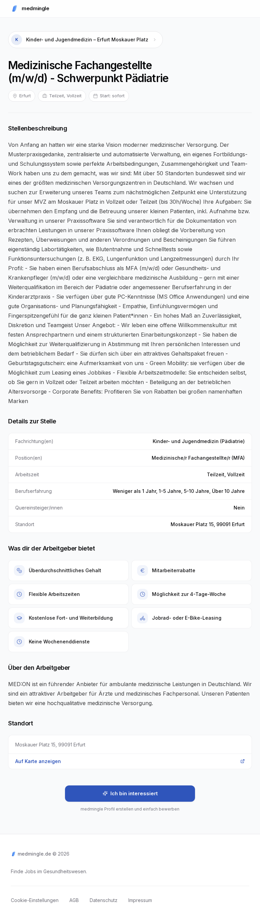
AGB (74, 900)
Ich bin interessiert (134, 793)
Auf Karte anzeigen (38, 761)
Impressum (140, 900)
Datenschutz (103, 900)
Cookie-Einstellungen (35, 900)
